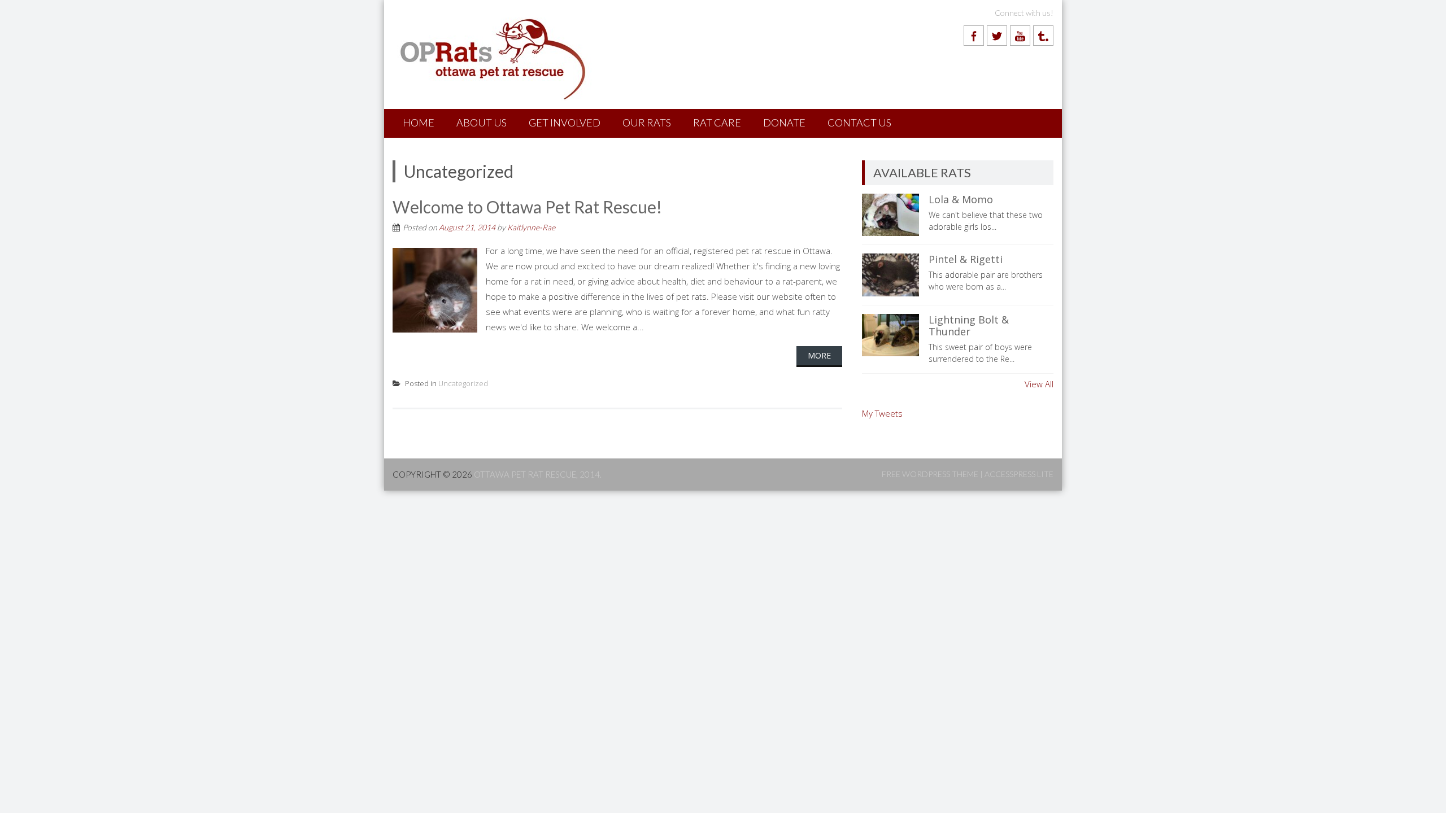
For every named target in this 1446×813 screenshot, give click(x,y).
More (819, 355)
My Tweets (882, 413)
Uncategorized (463, 383)
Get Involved (564, 122)
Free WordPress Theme (930, 474)
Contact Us (859, 122)
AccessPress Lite (1019, 474)
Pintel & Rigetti (966, 259)
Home (418, 122)
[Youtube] (1020, 35)
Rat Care (717, 122)
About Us (481, 122)
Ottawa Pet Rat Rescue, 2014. (538, 474)
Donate (784, 122)
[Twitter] (997, 35)
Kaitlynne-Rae (531, 227)
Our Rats (646, 122)
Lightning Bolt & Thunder (969, 326)
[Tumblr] (1043, 35)
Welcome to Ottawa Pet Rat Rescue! (527, 206)
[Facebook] (974, 35)
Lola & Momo (961, 199)
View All (1039, 384)
